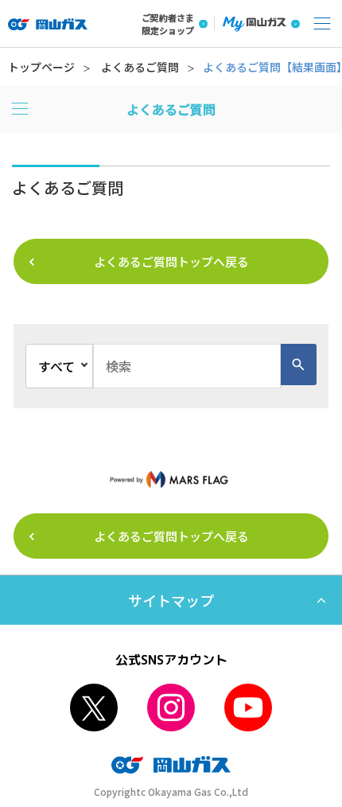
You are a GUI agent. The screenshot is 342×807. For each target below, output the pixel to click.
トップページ (41, 67)
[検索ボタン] (299, 364)
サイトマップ (171, 600)
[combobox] (187, 366)
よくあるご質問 (140, 67)
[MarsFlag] (171, 478)
